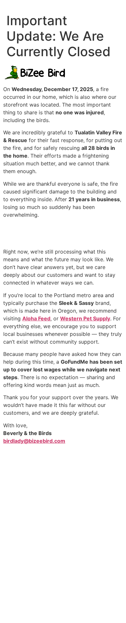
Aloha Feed (36, 318)
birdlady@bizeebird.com (34, 441)
